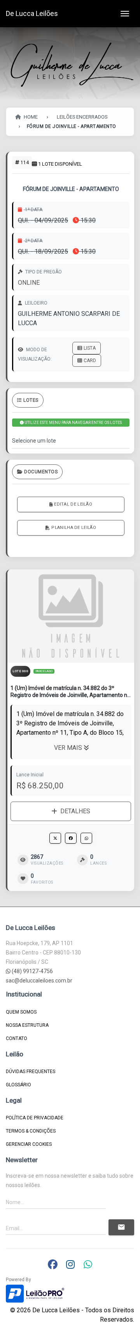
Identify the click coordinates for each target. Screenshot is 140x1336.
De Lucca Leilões (32, 13)
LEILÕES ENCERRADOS (82, 117)
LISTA (90, 348)
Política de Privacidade (34, 1118)
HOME (30, 117)
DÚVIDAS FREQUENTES (30, 1071)
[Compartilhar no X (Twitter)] (55, 838)
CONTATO (16, 1038)
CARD (90, 360)
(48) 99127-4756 (31, 971)
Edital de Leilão (73, 504)
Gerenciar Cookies (29, 1144)
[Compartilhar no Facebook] (71, 838)
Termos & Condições (31, 1131)
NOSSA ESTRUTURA (27, 1025)
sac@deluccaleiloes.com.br (39, 980)
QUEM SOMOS (21, 1012)
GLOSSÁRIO (18, 1084)
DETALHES (75, 811)
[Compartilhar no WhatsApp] (86, 838)
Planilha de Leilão (73, 527)
